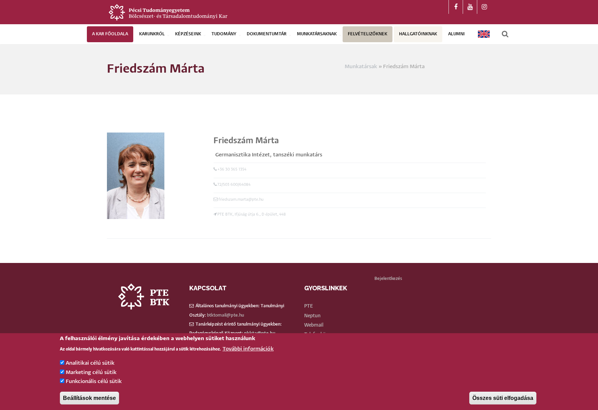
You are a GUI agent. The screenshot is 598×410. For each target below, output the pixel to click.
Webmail (313, 325)
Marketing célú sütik (91, 372)
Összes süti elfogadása (502, 398)
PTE (308, 306)
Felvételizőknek (367, 34)
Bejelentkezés (388, 278)
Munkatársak (361, 66)
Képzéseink (188, 34)
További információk (248, 349)
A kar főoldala (110, 34)
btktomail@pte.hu (225, 315)
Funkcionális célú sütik (94, 381)
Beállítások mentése (89, 398)
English (484, 34)
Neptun (312, 315)
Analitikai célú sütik (90, 363)
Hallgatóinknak (418, 34)
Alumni (456, 34)
